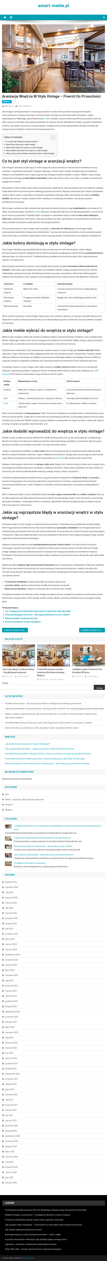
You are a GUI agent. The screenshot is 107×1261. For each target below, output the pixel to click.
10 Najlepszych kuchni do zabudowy (30, 863)
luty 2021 (9, 1115)
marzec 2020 (11, 1172)
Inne (7, 794)
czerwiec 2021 (11, 1094)
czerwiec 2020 (11, 1157)
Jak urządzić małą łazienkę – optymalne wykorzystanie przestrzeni (43, 855)
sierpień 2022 (11, 1022)
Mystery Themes (27, 1258)
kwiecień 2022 (11, 1043)
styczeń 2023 (11, 996)
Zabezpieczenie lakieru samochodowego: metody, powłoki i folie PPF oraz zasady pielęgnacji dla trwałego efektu (54, 709)
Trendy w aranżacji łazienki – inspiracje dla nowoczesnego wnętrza (51, 672)
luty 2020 (9, 1177)
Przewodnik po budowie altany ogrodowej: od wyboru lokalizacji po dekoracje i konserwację (44, 759)
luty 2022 (9, 1053)
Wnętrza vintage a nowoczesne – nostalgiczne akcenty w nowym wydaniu (37, 1215)
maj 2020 (9, 1162)
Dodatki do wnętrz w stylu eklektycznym (93, 630)
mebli (37, 212)
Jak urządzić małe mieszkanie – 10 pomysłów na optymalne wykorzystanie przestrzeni (43, 1225)
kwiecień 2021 (11, 1105)
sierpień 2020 (11, 1146)
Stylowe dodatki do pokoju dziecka (21, 618)
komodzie (60, 458)
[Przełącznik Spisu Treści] (51, 137)
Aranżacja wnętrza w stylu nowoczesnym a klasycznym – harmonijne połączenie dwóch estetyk (47, 763)
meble (47, 119)
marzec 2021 (11, 1110)
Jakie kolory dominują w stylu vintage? (20, 144)
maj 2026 (9, 892)
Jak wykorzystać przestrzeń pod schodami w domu (87, 670)
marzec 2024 (11, 944)
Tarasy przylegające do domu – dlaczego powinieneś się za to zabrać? (37, 615)
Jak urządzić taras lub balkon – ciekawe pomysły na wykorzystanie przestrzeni (39, 749)
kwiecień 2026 (11, 898)
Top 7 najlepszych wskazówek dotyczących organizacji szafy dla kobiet (38, 611)
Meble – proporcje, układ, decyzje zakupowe (24, 799)
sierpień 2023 (11, 965)
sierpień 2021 (11, 1084)
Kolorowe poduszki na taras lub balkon (23, 622)
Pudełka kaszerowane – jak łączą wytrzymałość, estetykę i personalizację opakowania (43, 703)
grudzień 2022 (11, 1001)
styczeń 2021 (11, 1120)
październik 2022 (12, 1012)
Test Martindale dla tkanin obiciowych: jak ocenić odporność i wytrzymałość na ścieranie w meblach (48, 723)
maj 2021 (9, 1100)
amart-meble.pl (53, 5)
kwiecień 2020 (11, 1167)
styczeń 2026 (11, 913)
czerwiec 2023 (11, 975)
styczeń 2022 (11, 1058)
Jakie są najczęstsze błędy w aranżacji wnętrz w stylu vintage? (30, 153)
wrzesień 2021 (11, 1079)
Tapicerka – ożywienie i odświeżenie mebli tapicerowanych (31, 1244)
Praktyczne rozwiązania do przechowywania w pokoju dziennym (42, 838)
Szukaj (5, 683)
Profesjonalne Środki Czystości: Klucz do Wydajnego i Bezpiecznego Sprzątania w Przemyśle (46, 1210)
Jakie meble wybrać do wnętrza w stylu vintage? (24, 147)
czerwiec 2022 (11, 1032)
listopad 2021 (11, 1069)
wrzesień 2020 (11, 1141)
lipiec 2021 (9, 1089)
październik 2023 (12, 955)
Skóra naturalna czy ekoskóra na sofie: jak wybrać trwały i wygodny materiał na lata (41, 728)
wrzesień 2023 (11, 960)
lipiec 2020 (9, 1151)
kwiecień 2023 (11, 986)
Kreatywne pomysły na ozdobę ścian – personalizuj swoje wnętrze (43, 846)
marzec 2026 (11, 903)
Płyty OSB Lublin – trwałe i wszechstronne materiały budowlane (33, 1249)
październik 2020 (12, 1136)
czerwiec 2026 (11, 887)
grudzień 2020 (11, 1126)
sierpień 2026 (11, 882)
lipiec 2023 (9, 970)
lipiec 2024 (9, 939)
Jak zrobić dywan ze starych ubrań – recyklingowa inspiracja (18, 670)
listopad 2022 (11, 1006)
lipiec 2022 (9, 1027)
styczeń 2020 (11, 1183)
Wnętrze (7, 102)
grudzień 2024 (11, 934)
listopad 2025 (11, 923)
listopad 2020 (11, 1131)
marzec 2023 (11, 991)
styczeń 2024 (11, 949)
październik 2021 (12, 1074)
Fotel (6, 403)
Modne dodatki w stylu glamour (17, 630)
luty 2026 (9, 908)
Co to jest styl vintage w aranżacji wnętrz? (21, 141)
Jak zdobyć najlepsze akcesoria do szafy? (23, 1230)
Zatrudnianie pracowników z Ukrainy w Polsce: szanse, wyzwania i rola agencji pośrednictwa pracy (48, 754)
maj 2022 (9, 1037)
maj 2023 (9, 980)
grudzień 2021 (11, 1063)
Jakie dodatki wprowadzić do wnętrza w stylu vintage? (26, 150)
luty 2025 (9, 929)
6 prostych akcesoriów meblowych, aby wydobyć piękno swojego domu (36, 1239)
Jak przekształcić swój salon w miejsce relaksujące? (28, 744)
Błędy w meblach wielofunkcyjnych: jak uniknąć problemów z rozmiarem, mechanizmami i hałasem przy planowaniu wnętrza (51, 716)
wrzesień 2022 (11, 1017)
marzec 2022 (11, 1048)
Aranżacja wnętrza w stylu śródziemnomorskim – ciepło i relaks (33, 1234)
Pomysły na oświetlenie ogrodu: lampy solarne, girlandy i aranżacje (34, 1220)
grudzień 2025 (11, 918)
